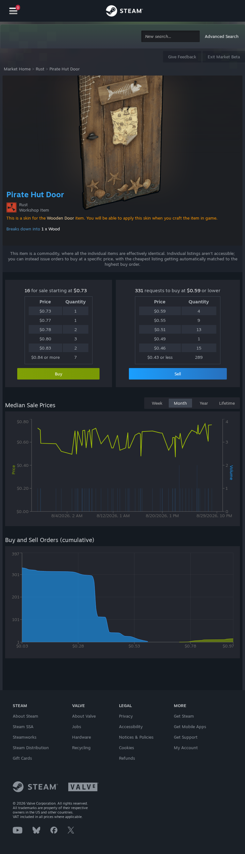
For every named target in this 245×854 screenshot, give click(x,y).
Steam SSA (23, 726)
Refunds (127, 758)
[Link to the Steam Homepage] (124, 11)
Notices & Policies (136, 737)
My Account (186, 747)
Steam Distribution (31, 747)
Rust (40, 68)
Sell (177, 373)
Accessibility (131, 726)
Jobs (76, 726)
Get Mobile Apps (190, 726)
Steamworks (24, 737)
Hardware (81, 737)
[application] (122, 470)
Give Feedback (182, 56)
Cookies (126, 747)
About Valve (84, 716)
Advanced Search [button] (222, 36)
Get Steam (184, 716)
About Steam (25, 716)
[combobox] (170, 36)
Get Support (185, 737)
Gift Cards (22, 758)
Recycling (81, 747)
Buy (58, 373)
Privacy (126, 716)
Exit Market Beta (224, 56)
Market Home (17, 68)
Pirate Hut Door (64, 68)
